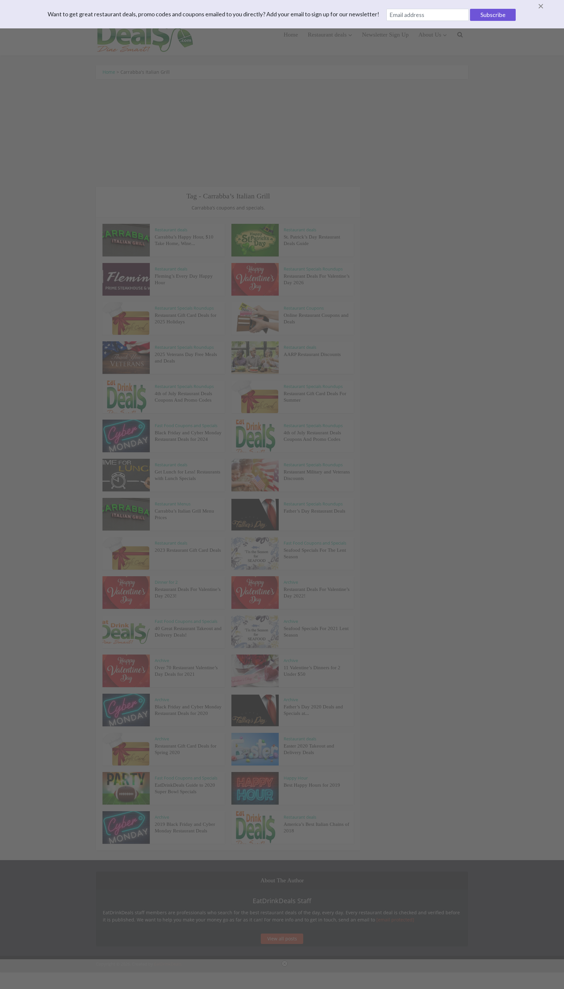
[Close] (548, 6)
